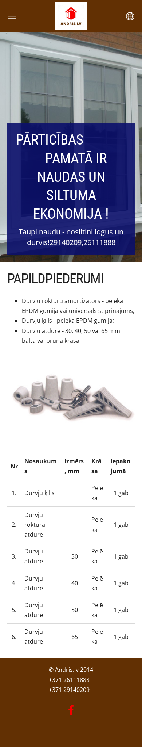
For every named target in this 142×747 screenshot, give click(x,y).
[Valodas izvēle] (130, 16)
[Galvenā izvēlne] (12, 16)
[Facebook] (71, 710)
